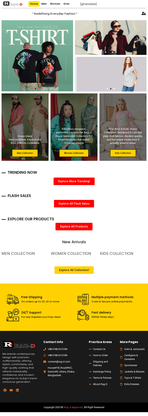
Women (55, 4)
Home (34, 4)
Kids (66, 4)
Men (44, 4)
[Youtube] (11, 390)
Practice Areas (100, 342)
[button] (32, 88)
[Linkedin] (17, 390)
